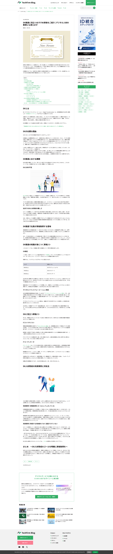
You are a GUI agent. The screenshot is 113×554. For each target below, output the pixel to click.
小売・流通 (81, 92)
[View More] (87, 58)
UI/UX (80, 106)
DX (24, 461)
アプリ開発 (81, 94)
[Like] (94, 8)
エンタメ (91, 96)
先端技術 (80, 96)
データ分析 (87, 94)
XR (89, 90)
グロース (36, 461)
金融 (87, 98)
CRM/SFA (86, 104)
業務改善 (30, 461)
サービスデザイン (82, 100)
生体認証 (80, 111)
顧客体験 (86, 96)
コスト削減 (81, 102)
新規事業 (80, 104)
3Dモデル (88, 107)
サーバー (90, 109)
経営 (85, 111)
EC (88, 100)
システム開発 (81, 98)
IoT (85, 90)
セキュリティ (89, 106)
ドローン (80, 109)
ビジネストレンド (26, 464)
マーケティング (88, 102)
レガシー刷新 (81, 107)
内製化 (85, 109)
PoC (84, 106)
